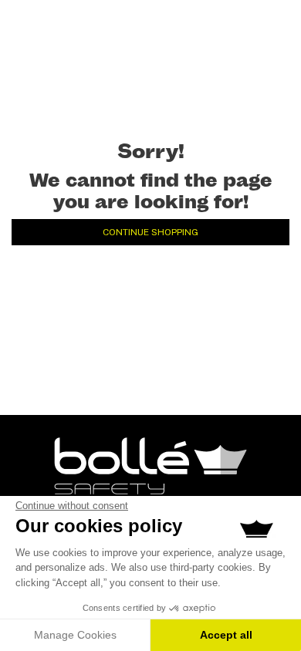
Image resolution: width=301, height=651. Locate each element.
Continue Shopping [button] (150, 232)
